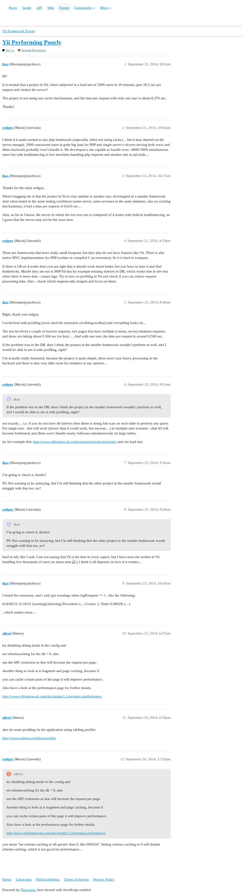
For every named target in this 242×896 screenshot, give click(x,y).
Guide (26, 8)
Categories (23, 879)
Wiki (50, 8)
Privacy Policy (104, 879)
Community (83, 8)
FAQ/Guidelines (48, 879)
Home (6, 879)
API (39, 8)
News (13, 8)
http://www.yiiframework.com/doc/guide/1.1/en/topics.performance (52, 696)
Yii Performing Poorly (31, 42)
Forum (64, 8)
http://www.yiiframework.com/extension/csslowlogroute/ (75, 442)
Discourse (28, 890)
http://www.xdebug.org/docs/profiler (29, 738)
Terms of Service (76, 879)
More (104, 8)
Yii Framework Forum (18, 31)
